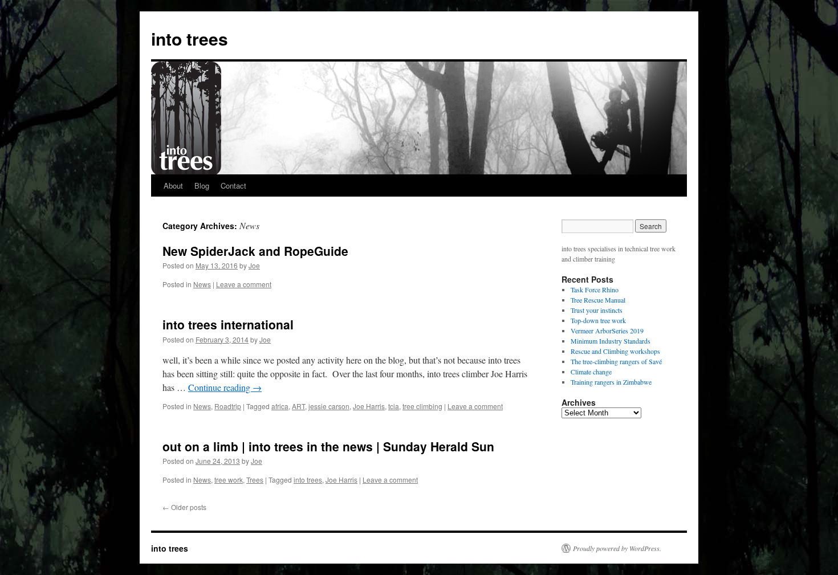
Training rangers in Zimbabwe (611, 381)
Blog (201, 185)
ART (298, 406)
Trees (254, 479)
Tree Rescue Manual (598, 299)
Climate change (591, 371)
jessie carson (328, 406)
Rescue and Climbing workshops (615, 351)
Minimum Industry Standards (610, 340)
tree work (228, 479)
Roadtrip (227, 406)
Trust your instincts (597, 310)
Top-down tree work (598, 320)
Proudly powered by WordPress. (617, 548)
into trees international (228, 324)
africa (279, 406)
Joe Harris (369, 406)
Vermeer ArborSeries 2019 (607, 330)
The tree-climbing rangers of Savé (616, 361)
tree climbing (422, 406)
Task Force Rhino (595, 289)
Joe (254, 265)
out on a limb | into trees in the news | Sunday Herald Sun (328, 446)
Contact (233, 185)
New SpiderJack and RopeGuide (255, 250)
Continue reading (225, 387)
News (202, 284)
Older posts (184, 507)
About (173, 185)
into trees (189, 38)
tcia (393, 406)
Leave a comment (243, 284)
